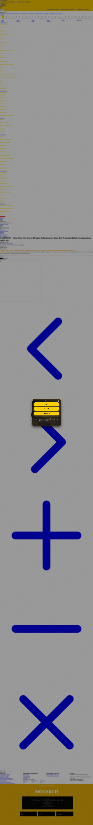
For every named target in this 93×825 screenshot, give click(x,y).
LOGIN (46, 404)
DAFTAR (46, 408)
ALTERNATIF (46, 413)
